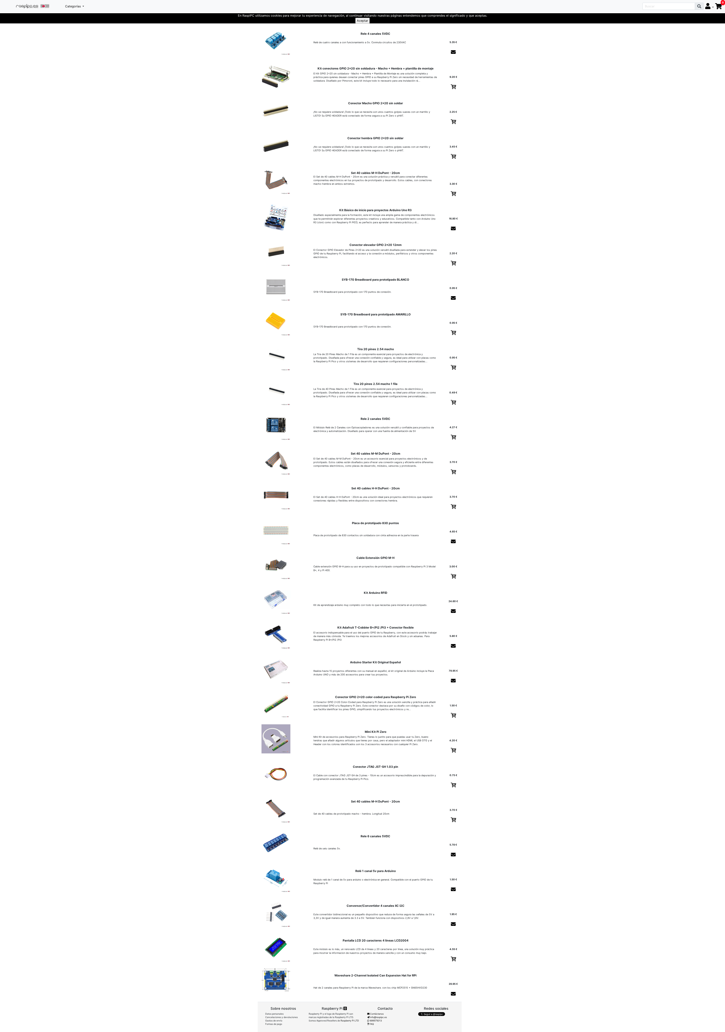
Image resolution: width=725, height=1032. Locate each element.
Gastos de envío (273, 1020)
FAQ (371, 1024)
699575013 (375, 1020)
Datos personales (274, 1013)
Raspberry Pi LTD (350, 1020)
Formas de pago (273, 1024)
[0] (718, 6)
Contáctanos (376, 1013)
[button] (709, 6)
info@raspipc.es (378, 1017)
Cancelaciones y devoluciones (281, 1017)
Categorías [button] (73, 6)
